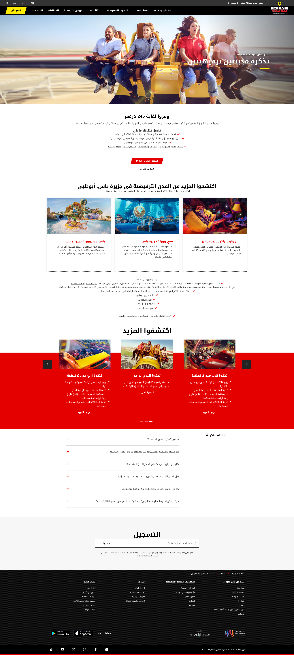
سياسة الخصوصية (151, 555)
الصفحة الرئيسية (238, 573)
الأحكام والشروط (147, 169)
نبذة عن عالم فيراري (233, 581)
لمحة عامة (240, 588)
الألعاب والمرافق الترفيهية (184, 592)
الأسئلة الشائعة (238, 592)
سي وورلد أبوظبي (145, 308)
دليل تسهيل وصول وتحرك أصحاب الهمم (229, 609)
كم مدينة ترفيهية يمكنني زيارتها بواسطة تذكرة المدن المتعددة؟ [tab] (143, 451)
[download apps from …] (83, 633)
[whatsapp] (106, 649)
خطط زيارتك (164, 10)
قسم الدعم (90, 581)
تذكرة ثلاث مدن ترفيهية (210, 375)
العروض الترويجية (74, 10)
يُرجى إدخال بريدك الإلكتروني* (182, 543)
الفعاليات (53, 10)
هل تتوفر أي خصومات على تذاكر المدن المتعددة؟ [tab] (152, 464)
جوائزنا (241, 605)
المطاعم (191, 601)
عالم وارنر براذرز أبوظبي (145, 304)
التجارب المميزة (119, 10)
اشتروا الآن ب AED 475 (147, 161)
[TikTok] (51, 649)
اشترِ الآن (16, 10)
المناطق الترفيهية (188, 588)
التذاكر (97, 10)
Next (246, 364)
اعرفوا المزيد (84, 412)
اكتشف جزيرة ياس (237, 596)
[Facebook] (95, 649)
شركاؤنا (241, 601)
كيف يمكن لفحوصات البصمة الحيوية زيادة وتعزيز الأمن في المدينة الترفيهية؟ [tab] (137, 501)
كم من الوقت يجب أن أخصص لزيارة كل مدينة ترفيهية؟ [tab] (150, 489)
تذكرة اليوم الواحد (147, 375)
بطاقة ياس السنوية (137, 592)
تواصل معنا (91, 588)
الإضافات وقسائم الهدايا (135, 601)
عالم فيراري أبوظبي (145, 295)
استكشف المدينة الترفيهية (180, 581)
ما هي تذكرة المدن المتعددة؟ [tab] (163, 439)
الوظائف (241, 614)
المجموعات (36, 10)
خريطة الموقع (90, 609)
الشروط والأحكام (89, 592)
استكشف (143, 10)
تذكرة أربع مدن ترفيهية (84, 375)
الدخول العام (140, 588)
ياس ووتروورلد (145, 299)
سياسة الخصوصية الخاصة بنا (84, 283)
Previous (47, 364)
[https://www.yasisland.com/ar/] (199, 633)
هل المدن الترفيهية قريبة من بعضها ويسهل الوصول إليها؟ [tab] (147, 476)
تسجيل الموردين (89, 605)
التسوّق (192, 605)
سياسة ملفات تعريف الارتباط (85, 601)
